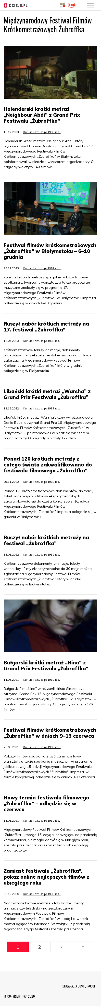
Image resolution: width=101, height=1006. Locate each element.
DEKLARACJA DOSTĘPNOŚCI (79, 986)
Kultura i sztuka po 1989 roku (42, 132)
